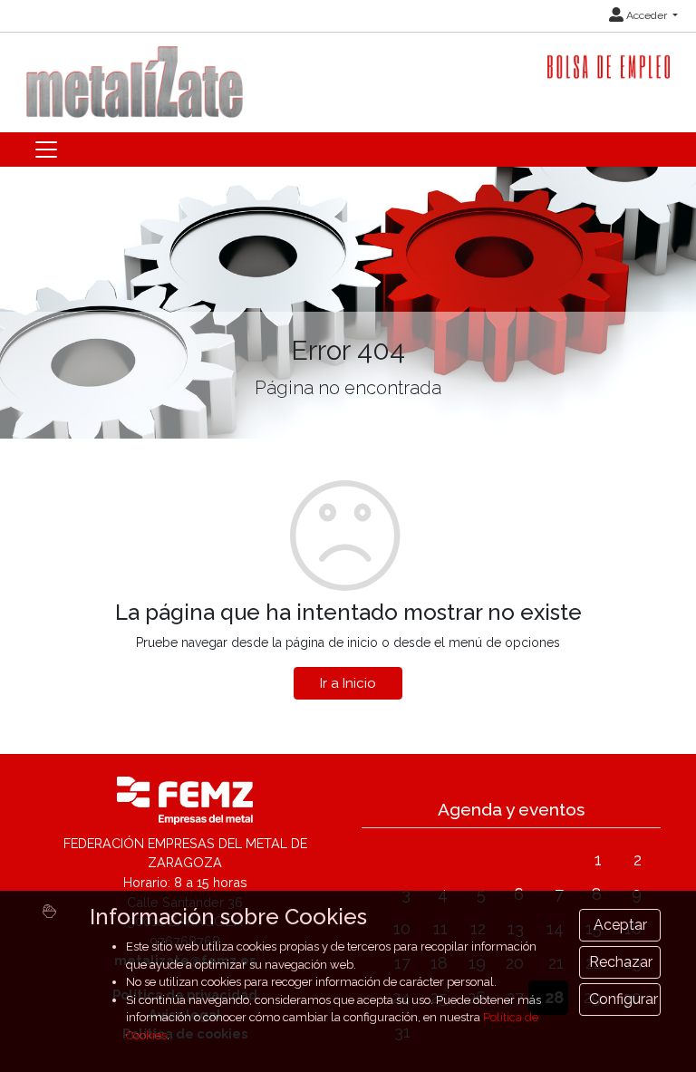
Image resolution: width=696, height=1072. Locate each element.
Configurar (623, 999)
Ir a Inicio (348, 683)
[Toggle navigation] (46, 149)
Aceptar (620, 924)
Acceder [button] (647, 15)
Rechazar (620, 962)
